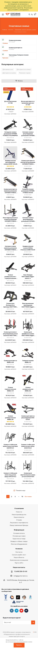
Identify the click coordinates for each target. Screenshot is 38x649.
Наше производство (19, 514)
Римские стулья (24, 73)
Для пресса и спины (24, 69)
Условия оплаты (19, 533)
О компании (19, 508)
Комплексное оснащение (19, 560)
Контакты (19, 552)
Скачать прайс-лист (19, 555)
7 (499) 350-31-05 (20, 571)
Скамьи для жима (15, 40)
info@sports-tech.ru (20, 576)
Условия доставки (19, 536)
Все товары (28, 496)
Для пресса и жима (9, 73)
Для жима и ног (8, 69)
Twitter (26, 611)
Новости (19, 512)
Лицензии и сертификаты (19, 522)
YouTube (21, 611)
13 (22, 496)
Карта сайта (19, 563)
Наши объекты (19, 557)
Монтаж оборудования (19, 544)
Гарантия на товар (19, 539)
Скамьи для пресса (15, 47)
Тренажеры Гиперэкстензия (18, 55)
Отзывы (19, 520)
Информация (19, 530)
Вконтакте (12, 611)
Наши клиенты (19, 517)
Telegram (17, 611)
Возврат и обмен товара (19, 541)
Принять (19, 645)
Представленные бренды (19, 525)
